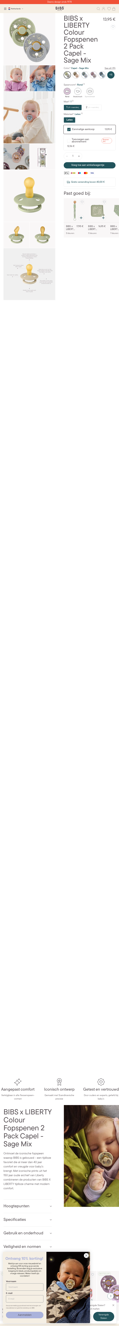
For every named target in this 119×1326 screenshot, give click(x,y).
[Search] (98, 8)
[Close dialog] (86, 1255)
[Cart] (114, 8)
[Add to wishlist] (113, 26)
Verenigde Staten (104, 1316)
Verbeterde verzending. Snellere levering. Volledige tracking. (59, 2)
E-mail (9, 1293)
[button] (110, 1296)
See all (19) (110, 68)
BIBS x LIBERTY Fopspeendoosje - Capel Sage (92, 228)
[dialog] (5, 8)
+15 (110, 75)
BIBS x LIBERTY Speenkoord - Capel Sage (70, 228)
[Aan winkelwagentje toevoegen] (81, 218)
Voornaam (11, 1281)
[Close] (113, 1305)
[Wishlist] (109, 8)
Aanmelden (25, 1314)
